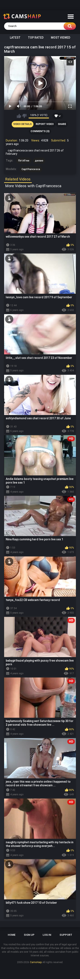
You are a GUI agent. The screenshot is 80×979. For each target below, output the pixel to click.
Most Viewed (60, 37)
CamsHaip (36, 962)
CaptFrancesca (31, 169)
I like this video (19, 116)
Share (62, 124)
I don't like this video (24, 116)
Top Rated (35, 37)
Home (11, 934)
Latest (15, 37)
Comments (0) (40, 131)
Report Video (45, 124)
